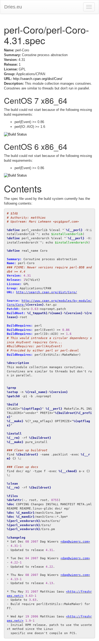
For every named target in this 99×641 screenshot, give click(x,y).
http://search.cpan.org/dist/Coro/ (37, 79)
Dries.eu (13, 7)
